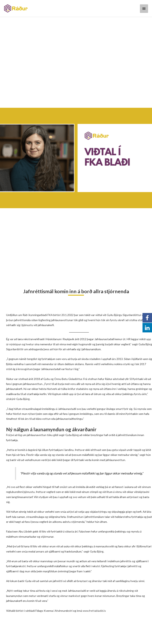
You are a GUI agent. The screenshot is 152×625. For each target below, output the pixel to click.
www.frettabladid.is (94, 610)
